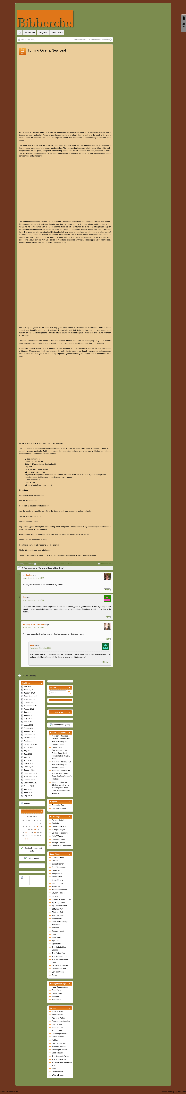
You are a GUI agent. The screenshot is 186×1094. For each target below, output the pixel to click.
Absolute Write (58, 1015)
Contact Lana (56, 32)
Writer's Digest (57, 1075)
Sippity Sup (56, 934)
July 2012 (28, 712)
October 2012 (29, 702)
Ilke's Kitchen (57, 877)
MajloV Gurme (57, 836)
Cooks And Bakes (59, 827)
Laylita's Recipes (58, 893)
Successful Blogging (60, 808)
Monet (54, 762)
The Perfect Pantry (59, 953)
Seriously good (58, 931)
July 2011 (27, 751)
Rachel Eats (57, 919)
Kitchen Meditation (59, 890)
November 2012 (30, 699)
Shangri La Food (58, 843)
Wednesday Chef (59, 969)
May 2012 (28, 719)
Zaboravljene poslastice (61, 846)
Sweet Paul (56, 1000)
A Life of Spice (57, 1012)
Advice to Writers (58, 1018)
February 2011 (29, 767)
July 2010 (28, 789)
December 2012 (30, 696)
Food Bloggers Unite (60, 987)
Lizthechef (27, 575)
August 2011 (29, 748)
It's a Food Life (57, 883)
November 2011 (30, 738)
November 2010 (30, 776)
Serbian (61, 564)
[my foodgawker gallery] (60, 725)
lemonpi (55, 896)
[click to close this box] (69, 687)
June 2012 (28, 715)
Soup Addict (56, 937)
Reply (107, 590)
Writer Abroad (57, 1072)
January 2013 (29, 693)
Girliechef (56, 870)
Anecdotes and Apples (61, 1021)
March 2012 (28, 725)
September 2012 (30, 706)
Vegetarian (68, 564)
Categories (43, 32)
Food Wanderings (59, 867)
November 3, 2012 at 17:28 (33, 600)
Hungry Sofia (57, 874)
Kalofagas (56, 887)
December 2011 (30, 735)
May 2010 (28, 796)
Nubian (55, 1040)
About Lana (29, 32)
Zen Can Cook (58, 972)
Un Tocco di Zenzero (60, 966)
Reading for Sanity (59, 1050)
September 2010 (30, 783)
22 (35, 833)
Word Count (56, 1069)
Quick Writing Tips (59, 1043)
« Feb (26, 839)
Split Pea (55, 941)
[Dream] (25, 803)
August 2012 (29, 709)
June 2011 (28, 754)
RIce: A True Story (28, 40)
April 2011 (28, 760)
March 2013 (28, 686)
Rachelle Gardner (59, 1046)
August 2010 (29, 786)
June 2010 (28, 793)
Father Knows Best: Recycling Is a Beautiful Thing (61, 741)
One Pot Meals (52, 564)
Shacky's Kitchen (58, 839)
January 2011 (29, 770)
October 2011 (29, 741)
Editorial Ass (57, 1024)
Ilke (24, 597)
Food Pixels (56, 990)
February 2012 (29, 728)
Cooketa (55, 823)
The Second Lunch (59, 956)
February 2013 (29, 690)
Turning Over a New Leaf (47, 50)
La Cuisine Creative (60, 833)
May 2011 (28, 757)
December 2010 (30, 773)
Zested (54, 975)
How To (43, 564)
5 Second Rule (58, 858)
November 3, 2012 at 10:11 (33, 578)
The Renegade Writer (60, 1056)
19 (26, 833)
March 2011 (28, 764)
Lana (26, 564)
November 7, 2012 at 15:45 (33, 627)
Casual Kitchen (58, 864)
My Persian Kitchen (59, 906)
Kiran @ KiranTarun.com (34, 624)
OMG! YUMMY (58, 909)
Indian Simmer (58, 880)
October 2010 (29, 780)
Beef (38, 564)
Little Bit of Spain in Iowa (61, 899)
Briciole (55, 861)
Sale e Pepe (57, 993)
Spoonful (55, 997)
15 (35, 830)
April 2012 (28, 722)
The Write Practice (59, 1059)
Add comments (106, 564)
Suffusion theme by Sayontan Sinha (173, 1092)
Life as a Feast (58, 1037)
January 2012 (29, 731)
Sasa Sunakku (58, 1053)
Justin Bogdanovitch (60, 1034)
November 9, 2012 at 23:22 (40, 648)
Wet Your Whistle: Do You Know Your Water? (91, 40)
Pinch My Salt (57, 912)
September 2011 (30, 744)
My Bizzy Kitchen (58, 903)
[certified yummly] (32, 858)
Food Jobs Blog (58, 805)
